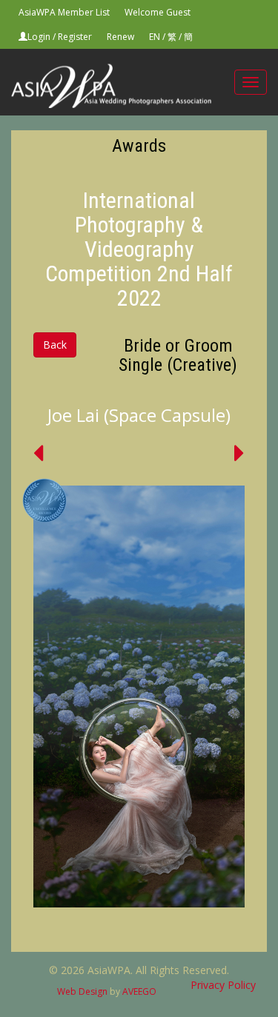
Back (55, 345)
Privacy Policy (223, 985)
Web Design (82, 991)
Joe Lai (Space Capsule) (139, 415)
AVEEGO (139, 991)
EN (154, 36)
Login (38, 36)
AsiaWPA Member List (64, 12)
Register (75, 36)
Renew (120, 36)
